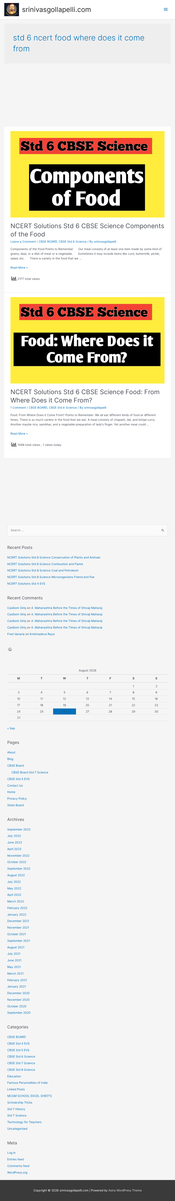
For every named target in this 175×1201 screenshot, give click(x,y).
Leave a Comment (23, 241)
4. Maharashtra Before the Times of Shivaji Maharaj (66, 608)
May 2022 (14, 888)
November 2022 (18, 855)
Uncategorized (17, 1128)
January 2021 (16, 986)
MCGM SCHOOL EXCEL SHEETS (29, 1096)
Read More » (19, 267)
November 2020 (18, 999)
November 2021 (18, 927)
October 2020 (16, 1006)
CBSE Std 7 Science (21, 1063)
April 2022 (14, 894)
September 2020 (19, 1012)
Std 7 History (16, 1109)
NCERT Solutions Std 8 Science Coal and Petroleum (43, 570)
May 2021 (14, 967)
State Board (15, 805)
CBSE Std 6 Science (73, 241)
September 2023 (19, 829)
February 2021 (17, 980)
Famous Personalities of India (27, 1082)
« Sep (11, 728)
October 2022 (16, 862)
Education (14, 1076)
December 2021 (18, 921)
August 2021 (15, 947)
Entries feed (15, 1159)
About (11, 752)
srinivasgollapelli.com (56, 9)
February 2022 (17, 908)
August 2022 (16, 875)
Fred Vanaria (16, 634)
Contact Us (15, 785)
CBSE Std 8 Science (21, 1069)
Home (11, 792)
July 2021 (13, 953)
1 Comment (18, 407)
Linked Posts (16, 1089)
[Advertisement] (87, 95)
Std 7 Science (16, 1115)
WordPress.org (17, 1172)
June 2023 (14, 842)
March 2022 (15, 901)
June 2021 (14, 960)
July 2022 (14, 881)
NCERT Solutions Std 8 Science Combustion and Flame (45, 564)
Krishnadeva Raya (42, 634)
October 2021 (16, 934)
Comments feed (18, 1166)
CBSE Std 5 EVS (18, 1050)
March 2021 (15, 973)
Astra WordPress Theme (125, 1190)
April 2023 (14, 849)
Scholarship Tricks (19, 1102)
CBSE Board (15, 765)
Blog (10, 759)
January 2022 (16, 914)
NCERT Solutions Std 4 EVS (26, 583)
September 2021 (18, 940)
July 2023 (14, 835)
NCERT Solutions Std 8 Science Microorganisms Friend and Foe (50, 577)
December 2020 (18, 993)
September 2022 (18, 868)
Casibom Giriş (16, 608)
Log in (11, 1152)
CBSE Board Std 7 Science (30, 772)
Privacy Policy (17, 798)
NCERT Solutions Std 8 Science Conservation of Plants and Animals (53, 557)
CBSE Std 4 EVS (18, 779)
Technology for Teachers (24, 1122)
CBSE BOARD (48, 241)
